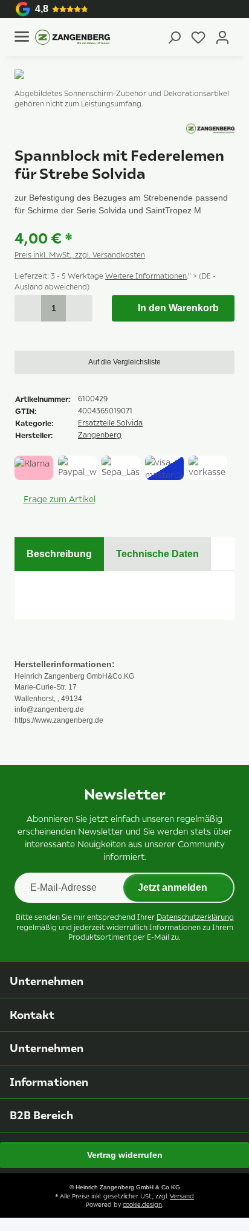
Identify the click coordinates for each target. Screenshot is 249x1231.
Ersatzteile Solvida (110, 422)
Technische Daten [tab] (157, 554)
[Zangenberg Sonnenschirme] (72, 37)
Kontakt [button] (32, 1014)
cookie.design (142, 1204)
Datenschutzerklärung (195, 917)
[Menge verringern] (28, 308)
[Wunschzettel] (198, 37)
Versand (182, 1196)
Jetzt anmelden (172, 887)
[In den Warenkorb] (24, 62)
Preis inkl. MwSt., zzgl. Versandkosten (80, 254)
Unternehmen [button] (46, 980)
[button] (174, 37)
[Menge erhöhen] (79, 308)
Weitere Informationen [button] (146, 275)
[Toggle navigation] (22, 36)
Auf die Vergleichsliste (124, 362)
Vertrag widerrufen (125, 1155)
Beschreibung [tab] (59, 554)
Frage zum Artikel (59, 499)
